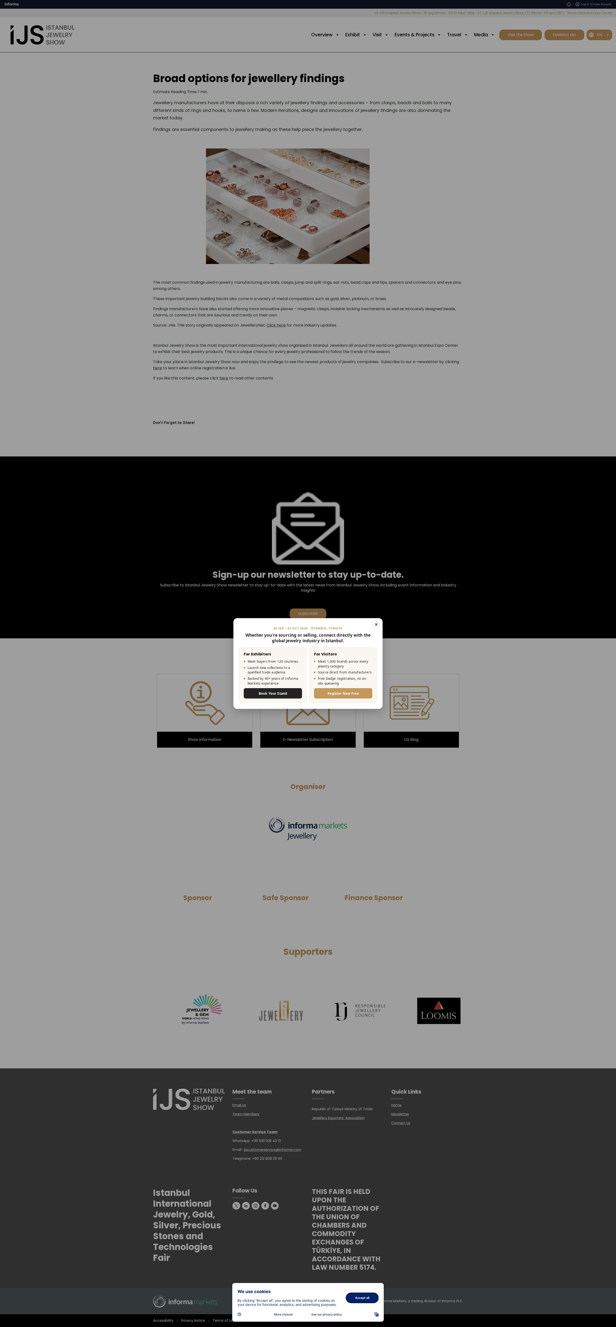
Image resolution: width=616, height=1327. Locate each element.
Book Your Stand (273, 693)
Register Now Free (343, 693)
